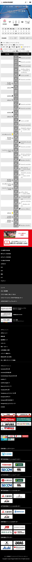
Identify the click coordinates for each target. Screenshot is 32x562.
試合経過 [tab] (4, 38)
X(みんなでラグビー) (5, 386)
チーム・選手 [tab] (13, 38)
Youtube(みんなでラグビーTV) (7, 393)
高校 (2, 274)
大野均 (9, 151)
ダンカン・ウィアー (25, 160)
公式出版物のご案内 (5, 350)
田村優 (9, 189)
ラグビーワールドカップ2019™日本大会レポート (12, 297)
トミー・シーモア (25, 75)
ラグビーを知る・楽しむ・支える (8, 294)
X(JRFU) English (4, 383)
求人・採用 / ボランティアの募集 (8, 360)
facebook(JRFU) (4, 369)
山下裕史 (9, 84)
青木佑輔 (9, 181)
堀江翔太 (9, 179)
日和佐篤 (9, 139)
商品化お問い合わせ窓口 (6, 357)
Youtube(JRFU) (4, 389)
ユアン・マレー (24, 192)
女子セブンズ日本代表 (6, 257)
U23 (2, 267)
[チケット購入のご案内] (16, 234)
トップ (2, 6)
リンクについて (14, 556)
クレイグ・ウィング (6, 187)
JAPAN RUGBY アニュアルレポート (9, 301)
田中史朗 (9, 137)
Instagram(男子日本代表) (6, 400)
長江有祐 (9, 217)
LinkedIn (3, 407)
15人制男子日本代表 (5, 250)
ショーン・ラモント (25, 208)
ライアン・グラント (25, 69)
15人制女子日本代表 (5, 260)
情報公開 (3, 336)
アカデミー (3, 281)
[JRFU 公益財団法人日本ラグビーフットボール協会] (7, 2)
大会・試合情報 (9, 6)
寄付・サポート (4, 346)
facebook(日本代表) (5, 372)
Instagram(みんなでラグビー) (7, 403)
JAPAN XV (3, 264)
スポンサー (3, 343)
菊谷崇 (9, 185)
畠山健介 (9, 82)
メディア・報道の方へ (6, 353)
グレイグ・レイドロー (26, 57)
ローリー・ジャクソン (26, 154)
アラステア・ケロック (26, 128)
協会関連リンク (4, 339)
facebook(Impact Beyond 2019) (8, 376)
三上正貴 (9, 216)
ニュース (3, 287)
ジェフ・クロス (26, 193)
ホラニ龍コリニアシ (6, 134)
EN (27, 2)
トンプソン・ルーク (6, 150)
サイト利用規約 (7, 556)
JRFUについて (4, 333)
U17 (2, 277)
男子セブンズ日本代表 (6, 253)
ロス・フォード (24, 167)
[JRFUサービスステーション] (16, 242)
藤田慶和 (9, 221)
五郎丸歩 (9, 87)
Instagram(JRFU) (5, 396)
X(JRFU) (3, 379)
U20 (2, 270)
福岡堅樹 (9, 96)
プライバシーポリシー (23, 556)
